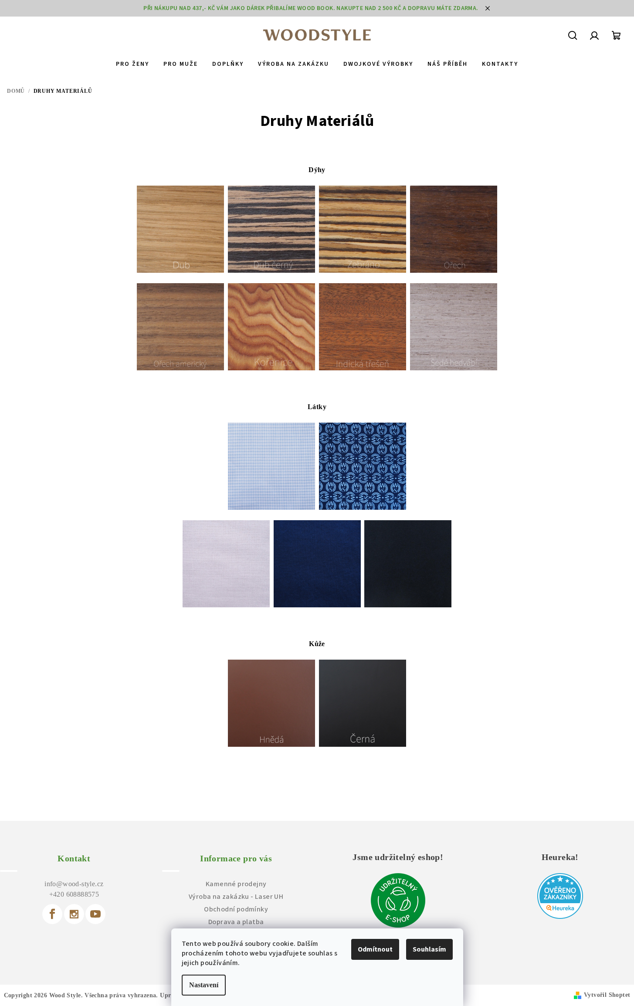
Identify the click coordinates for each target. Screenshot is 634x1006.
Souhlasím (429, 949)
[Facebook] (52, 914)
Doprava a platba (236, 922)
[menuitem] (132, 64)
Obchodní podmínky (236, 909)
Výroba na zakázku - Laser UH (236, 896)
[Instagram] (74, 914)
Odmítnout (375, 949)
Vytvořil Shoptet (607, 995)
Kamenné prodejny (236, 884)
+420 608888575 (74, 894)
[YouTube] (95, 914)
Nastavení (203, 985)
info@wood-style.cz (73, 883)
